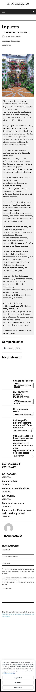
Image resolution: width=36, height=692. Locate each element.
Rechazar (18, 682)
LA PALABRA (9, 473)
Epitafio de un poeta (13, 503)
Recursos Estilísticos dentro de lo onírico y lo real (17, 512)
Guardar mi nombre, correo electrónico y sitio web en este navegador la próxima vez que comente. (18, 571)
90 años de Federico (23, 381)
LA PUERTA (8, 495)
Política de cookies (8, 673)
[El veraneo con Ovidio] (7, 411)
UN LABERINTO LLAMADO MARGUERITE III (21, 394)
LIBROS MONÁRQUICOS (23, 415)
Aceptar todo (18, 678)
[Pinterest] (13, 50)
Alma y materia (10, 481)
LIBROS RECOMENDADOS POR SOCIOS (22, 385)
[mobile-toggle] (3, 11)
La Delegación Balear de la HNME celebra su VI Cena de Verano (22, 424)
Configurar (18, 687)
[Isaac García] (4, 36)
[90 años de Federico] (7, 383)
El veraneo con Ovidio (14, 644)
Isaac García (15, 36)
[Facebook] (4, 50)
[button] (33, 11)
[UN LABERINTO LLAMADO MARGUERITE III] (7, 395)
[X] (9, 50)
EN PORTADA (19, 456)
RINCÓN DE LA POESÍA (15, 32)
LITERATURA (6, 477)
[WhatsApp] (18, 50)
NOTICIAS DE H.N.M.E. (22, 431)
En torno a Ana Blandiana (15, 488)
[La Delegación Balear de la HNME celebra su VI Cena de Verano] (7, 423)
